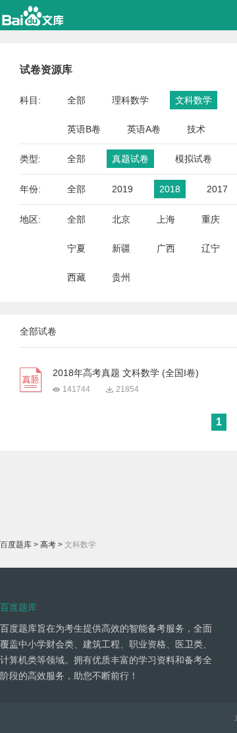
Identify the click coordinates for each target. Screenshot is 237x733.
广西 (166, 248)
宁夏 (76, 248)
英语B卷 (84, 129)
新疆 (121, 248)
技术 (196, 129)
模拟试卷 (193, 158)
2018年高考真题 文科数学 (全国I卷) (126, 372)
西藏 (76, 277)
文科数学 (193, 100)
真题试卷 (130, 158)
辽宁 (210, 248)
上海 (166, 219)
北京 (121, 219)
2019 (122, 189)
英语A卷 (144, 129)
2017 (217, 189)
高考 (48, 544)
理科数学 (130, 100)
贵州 (121, 277)
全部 (76, 100)
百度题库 (16, 544)
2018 (169, 189)
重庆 (210, 219)
